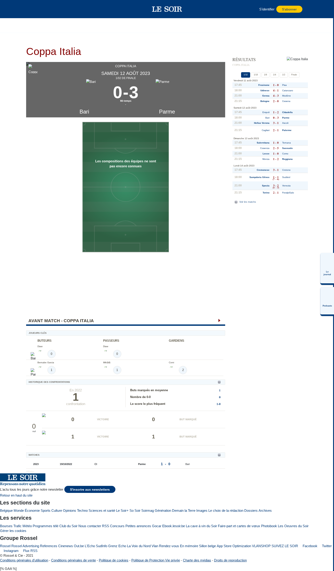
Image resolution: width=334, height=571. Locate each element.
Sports (45, 510)
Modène (286, 95)
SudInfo (101, 546)
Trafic (17, 526)
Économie (32, 510)
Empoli (265, 112)
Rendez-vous (169, 546)
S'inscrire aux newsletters (90, 489)
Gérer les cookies (13, 531)
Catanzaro (287, 90)
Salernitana (263, 142)
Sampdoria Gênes (259, 177)
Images (201, 510)
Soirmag (147, 510)
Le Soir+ (122, 510)
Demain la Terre (183, 510)
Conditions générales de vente (73, 560)
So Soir (135, 510)
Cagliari (265, 130)
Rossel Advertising (25, 546)
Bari (84, 112)
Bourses (6, 526)
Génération (163, 510)
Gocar (156, 526)
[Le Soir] (167, 9)
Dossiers (251, 510)
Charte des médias (197, 560)
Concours (117, 526)
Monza (265, 159)
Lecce (266, 153)
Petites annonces (138, 526)
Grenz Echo (117, 546)
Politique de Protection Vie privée (155, 560)
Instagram (11, 551)
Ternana (286, 142)
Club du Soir (68, 526)
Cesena (286, 101)
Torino (266, 192)
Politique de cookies (113, 560)
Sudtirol (286, 177)
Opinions (69, 510)
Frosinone (263, 85)
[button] (37, 9)
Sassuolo (287, 148)
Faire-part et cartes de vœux (239, 526)
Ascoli (285, 123)
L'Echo (90, 546)
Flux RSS (29, 551)
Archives (265, 510)
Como (285, 153)
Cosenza (264, 148)
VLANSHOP (261, 546)
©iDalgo (30, 471)
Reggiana (287, 159)
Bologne (264, 101)
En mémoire (189, 546)
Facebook (309, 546)
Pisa (284, 85)
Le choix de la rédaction (225, 510)
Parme (167, 112)
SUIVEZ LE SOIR (285, 546)
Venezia (286, 185)
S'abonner (289, 9)
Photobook (269, 526)
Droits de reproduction (230, 560)
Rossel (5, 546)
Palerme (287, 130)
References (48, 546)
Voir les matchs (247, 201)
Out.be (79, 546)
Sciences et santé (102, 510)
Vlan (155, 546)
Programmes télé (45, 526)
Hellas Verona (261, 123)
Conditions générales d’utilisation (24, 560)
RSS (105, 526)
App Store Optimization (234, 546)
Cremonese (263, 170)
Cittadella (287, 112)
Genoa (265, 95)
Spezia (265, 185)
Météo (27, 526)
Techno (82, 510)
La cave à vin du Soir (201, 526)
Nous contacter (89, 526)
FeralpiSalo (288, 192)
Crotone (286, 170)
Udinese (264, 90)
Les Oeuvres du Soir (293, 526)
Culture (56, 510)
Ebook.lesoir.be (173, 526)
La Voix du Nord (139, 546)
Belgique (6, 510)
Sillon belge (207, 546)
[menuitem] (327, 268)
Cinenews (65, 546)
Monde (19, 510)
